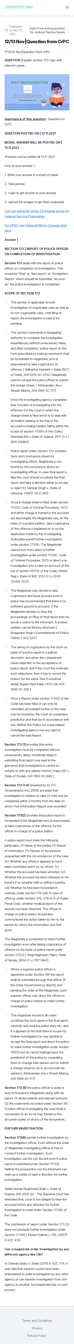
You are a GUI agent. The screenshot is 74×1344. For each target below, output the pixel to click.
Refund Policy (37, 1336)
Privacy (37, 1328)
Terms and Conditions (37, 1320)
